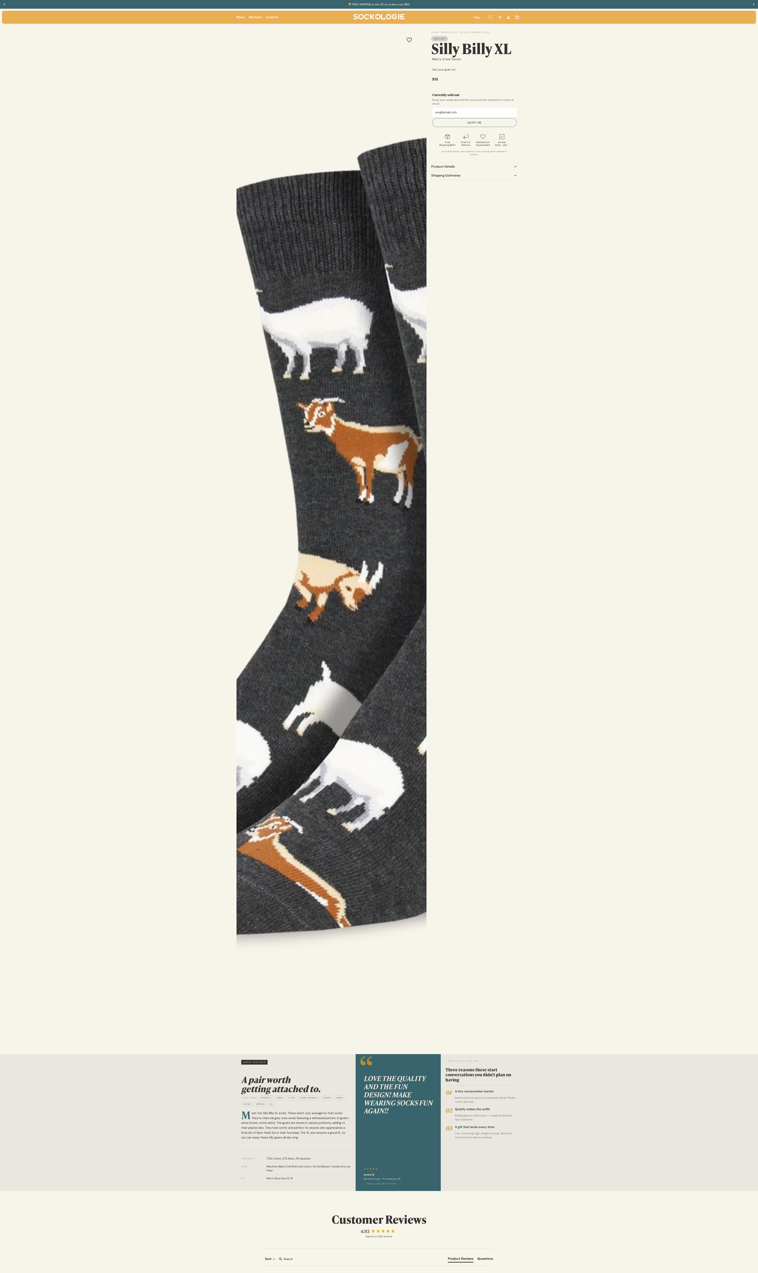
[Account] (508, 17)
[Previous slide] (4, 4)
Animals (265, 1097)
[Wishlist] (490, 17)
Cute (292, 1097)
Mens (339, 1097)
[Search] (500, 17)
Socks (247, 1104)
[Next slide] (753, 4)
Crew (280, 1097)
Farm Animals (309, 1097)
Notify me (475, 122)
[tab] (460, 1260)
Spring (260, 1104)
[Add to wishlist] (409, 40)
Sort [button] (268, 1259)
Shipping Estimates (445, 175)
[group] (379, 1231)
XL (271, 1104)
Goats (327, 1097)
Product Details (443, 166)
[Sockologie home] (379, 17)
